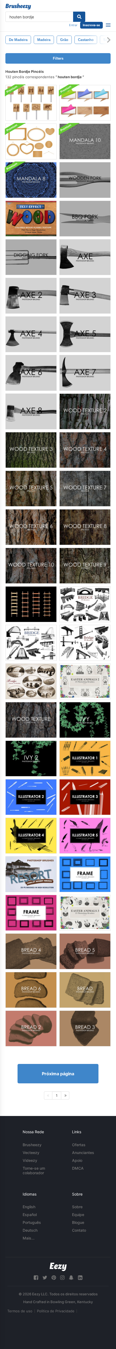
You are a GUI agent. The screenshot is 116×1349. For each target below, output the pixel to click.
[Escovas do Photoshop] (85, 874)
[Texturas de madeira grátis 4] (85, 450)
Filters (58, 58)
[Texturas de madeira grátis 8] (85, 527)
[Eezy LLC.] (58, 1267)
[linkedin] (80, 1277)
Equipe (78, 1214)
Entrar (73, 25)
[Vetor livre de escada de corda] (31, 604)
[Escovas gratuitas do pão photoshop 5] (85, 951)
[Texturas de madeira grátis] (31, 720)
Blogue (78, 1222)
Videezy (30, 1160)
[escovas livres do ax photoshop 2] (31, 296)
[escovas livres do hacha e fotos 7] (85, 373)
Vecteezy (31, 1152)
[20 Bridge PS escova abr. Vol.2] (85, 604)
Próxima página (58, 1073)
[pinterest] (54, 1277)
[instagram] (62, 1277)
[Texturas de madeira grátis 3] (31, 450)
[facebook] (36, 1277)
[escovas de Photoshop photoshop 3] (85, 797)
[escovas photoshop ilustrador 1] (85, 758)
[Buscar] (79, 17)
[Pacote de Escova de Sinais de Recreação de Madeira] (31, 103)
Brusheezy (32, 1144)
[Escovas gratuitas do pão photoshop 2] (31, 1028)
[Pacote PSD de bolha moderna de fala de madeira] (85, 103)
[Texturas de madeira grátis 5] (31, 488)
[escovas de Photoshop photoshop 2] (31, 797)
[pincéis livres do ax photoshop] (85, 257)
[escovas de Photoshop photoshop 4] (31, 836)
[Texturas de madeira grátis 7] (85, 488)
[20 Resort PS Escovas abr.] (31, 874)
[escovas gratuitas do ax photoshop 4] (31, 334)
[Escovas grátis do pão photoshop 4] (31, 951)
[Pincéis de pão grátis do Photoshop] (85, 990)
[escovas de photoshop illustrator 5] (85, 836)
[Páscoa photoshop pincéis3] (85, 913)
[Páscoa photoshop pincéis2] (85, 681)
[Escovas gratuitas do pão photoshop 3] (85, 1028)
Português (32, 1222)
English (29, 1206)
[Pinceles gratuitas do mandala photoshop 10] (85, 141)
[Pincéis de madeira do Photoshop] (85, 180)
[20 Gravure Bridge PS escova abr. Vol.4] (31, 681)
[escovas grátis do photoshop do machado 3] (85, 296)
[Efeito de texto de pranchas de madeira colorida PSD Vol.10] (31, 219)
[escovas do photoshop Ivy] (85, 720)
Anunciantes (83, 1152)
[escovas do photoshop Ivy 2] (31, 758)
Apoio (77, 1160)
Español (30, 1214)
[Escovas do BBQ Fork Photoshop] (85, 219)
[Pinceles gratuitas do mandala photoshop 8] (31, 180)
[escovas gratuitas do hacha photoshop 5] (85, 334)
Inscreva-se (91, 25)
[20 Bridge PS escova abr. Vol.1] (85, 643)
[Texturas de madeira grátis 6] (31, 527)
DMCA (78, 1168)
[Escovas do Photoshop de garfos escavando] (31, 257)
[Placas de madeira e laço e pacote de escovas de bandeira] (31, 141)
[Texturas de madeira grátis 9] (85, 566)
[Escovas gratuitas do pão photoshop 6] (31, 990)
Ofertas (79, 1144)
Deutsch (30, 1230)
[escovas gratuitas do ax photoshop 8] (31, 411)
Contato (79, 1230)
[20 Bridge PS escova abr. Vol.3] (31, 643)
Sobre (77, 1206)
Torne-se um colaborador (34, 1170)
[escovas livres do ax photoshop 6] (31, 373)
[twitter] (44, 1277)
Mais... (29, 1238)
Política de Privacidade (55, 1311)
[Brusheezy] (18, 6)
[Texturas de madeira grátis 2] (85, 411)
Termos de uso (19, 1311)
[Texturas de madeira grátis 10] (31, 566)
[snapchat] (71, 1277)
